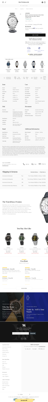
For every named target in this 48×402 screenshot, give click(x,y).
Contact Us (4, 356)
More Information (30, 317)
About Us (4, 361)
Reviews (3, 367)
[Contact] (5, 2)
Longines (22, 8)
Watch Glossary (5, 383)
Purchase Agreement (34, 397)
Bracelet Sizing (5, 382)
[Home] (24, 2)
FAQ (3, 365)
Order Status (4, 374)
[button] (45, 2)
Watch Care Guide (5, 385)
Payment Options (5, 352)
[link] (29, 49)
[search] (20, 5)
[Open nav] (3, 2)
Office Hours (4, 363)
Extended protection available (35, 32)
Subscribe (32, 333)
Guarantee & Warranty (6, 347)
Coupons (4, 387)
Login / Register (5, 376)
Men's (16, 8)
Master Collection (29, 8)
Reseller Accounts (5, 369)
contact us (41, 43)
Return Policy (5, 348)
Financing (4, 354)
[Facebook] (22, 338)
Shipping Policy (5, 350)
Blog (3, 389)
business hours (5, 165)
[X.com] (25, 338)
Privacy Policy (25, 397)
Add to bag (35, 35)
